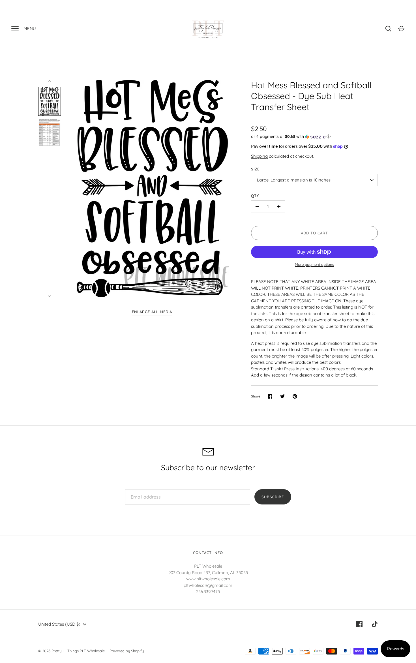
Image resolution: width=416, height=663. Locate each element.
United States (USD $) (59, 624)
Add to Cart (314, 233)
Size (255, 169)
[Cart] (401, 28)
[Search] (388, 28)
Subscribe (272, 497)
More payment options (314, 264)
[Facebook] (359, 624)
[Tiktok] (374, 624)
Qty (255, 195)
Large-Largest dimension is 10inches (294, 180)
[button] (314, 136)
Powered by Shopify (127, 651)
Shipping (259, 156)
